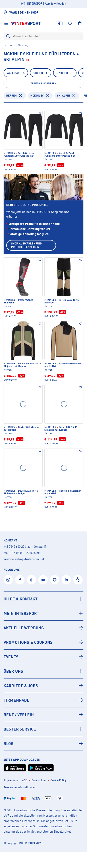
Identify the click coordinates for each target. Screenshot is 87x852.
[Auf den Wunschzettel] (40, 113)
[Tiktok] (31, 579)
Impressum (11, 780)
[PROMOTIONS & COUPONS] (43, 642)
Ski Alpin (63, 95)
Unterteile (65, 73)
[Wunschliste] (70, 23)
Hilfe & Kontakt (20, 598)
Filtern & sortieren (43, 83)
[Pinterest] (54, 579)
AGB (24, 780)
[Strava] (78, 579)
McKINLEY (37, 95)
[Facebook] (20, 579)
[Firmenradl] (43, 700)
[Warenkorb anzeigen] (80, 23)
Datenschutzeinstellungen (19, 787)
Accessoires (16, 73)
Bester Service (20, 729)
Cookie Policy (58, 780)
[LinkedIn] (66, 579)
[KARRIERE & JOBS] (43, 685)
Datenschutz (38, 780)
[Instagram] (8, 579)
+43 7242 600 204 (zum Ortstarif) (25, 546)
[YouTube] (43, 579)
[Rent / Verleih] (43, 714)
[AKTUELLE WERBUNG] (43, 628)
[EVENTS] (43, 657)
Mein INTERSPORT (21, 613)
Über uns (13, 671)
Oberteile (40, 73)
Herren (8, 45)
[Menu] (6, 23)
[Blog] (43, 743)
